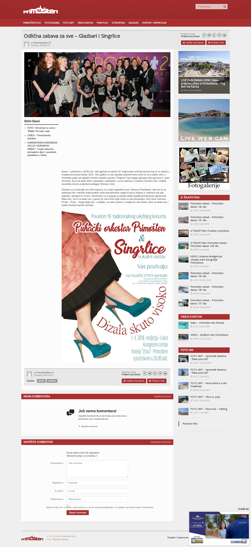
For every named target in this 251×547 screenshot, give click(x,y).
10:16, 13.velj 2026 (200, 307)
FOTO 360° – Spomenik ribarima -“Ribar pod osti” (208, 357)
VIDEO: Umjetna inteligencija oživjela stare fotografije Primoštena (206, 259)
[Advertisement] (116, 145)
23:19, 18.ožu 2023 (200, 363)
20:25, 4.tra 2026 (199, 266)
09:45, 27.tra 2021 (200, 390)
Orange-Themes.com (61, 539)
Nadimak (57, 483)
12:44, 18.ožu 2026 (200, 280)
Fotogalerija (52, 22)
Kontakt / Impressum (154, 22)
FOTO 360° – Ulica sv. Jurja (205, 396)
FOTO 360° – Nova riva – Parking (208, 409)
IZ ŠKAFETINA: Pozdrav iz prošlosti (209, 230)
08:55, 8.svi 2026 (199, 250)
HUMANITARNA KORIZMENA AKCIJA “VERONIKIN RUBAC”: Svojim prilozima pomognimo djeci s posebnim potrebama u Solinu (42, 148)
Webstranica (57, 499)
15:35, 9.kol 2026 (199, 224)
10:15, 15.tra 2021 (200, 400)
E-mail (59, 491)
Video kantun (85, 22)
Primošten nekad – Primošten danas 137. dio (206, 302)
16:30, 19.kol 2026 (200, 210)
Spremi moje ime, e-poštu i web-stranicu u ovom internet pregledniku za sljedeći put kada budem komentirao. (54, 507)
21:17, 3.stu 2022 (199, 376)
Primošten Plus (32, 22)
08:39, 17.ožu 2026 (200, 339)
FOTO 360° (68, 22)
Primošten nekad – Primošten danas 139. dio (206, 274)
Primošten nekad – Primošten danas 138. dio (206, 288)
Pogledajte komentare (161, 442)
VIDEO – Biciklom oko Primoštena (209, 334)
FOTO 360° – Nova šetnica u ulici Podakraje (208, 385)
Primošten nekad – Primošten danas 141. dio (206, 218)
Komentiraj (57, 463)
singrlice (52, 381)
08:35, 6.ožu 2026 (200, 293)
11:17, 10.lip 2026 (200, 326)
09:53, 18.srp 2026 (200, 234)
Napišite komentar (162, 396)
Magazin (133, 22)
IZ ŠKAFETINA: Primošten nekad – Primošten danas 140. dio (209, 244)
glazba (41, 381)
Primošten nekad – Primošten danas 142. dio (206, 205)
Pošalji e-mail (216, 42)
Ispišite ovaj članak (193, 42)
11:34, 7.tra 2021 (199, 413)
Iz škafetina (118, 22)
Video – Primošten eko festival (207, 322)
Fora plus (102, 22)
